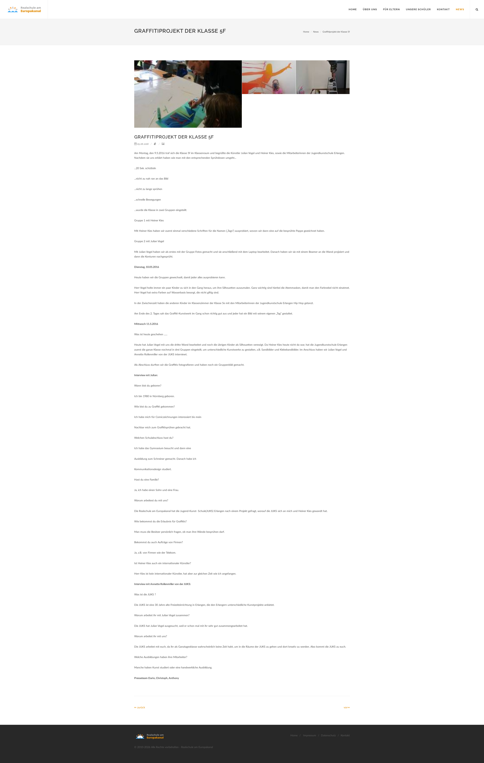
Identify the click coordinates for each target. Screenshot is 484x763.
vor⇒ (347, 707)
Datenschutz (328, 735)
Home (306, 32)
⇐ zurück (139, 707)
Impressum (309, 735)
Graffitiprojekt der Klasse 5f (336, 32)
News (316, 32)
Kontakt (345, 735)
